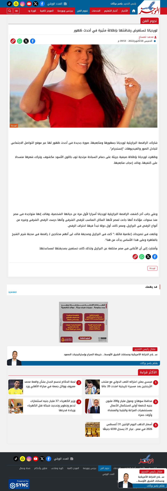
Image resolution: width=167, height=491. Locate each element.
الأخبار (124, 11)
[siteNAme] (149, 7)
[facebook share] (32, 41)
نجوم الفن (82, 11)
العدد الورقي (54, 3)
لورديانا (152, 268)
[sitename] (146, 459)
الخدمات (96, 11)
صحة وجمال (24, 468)
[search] (10, 11)
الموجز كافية (46, 11)
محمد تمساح (146, 36)
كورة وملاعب (29, 11)
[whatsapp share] (19, 41)
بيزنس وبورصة (65, 11)
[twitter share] (26, 41)
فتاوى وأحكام (40, 468)
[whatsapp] (13, 41)
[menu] (16, 11)
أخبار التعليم (110, 11)
